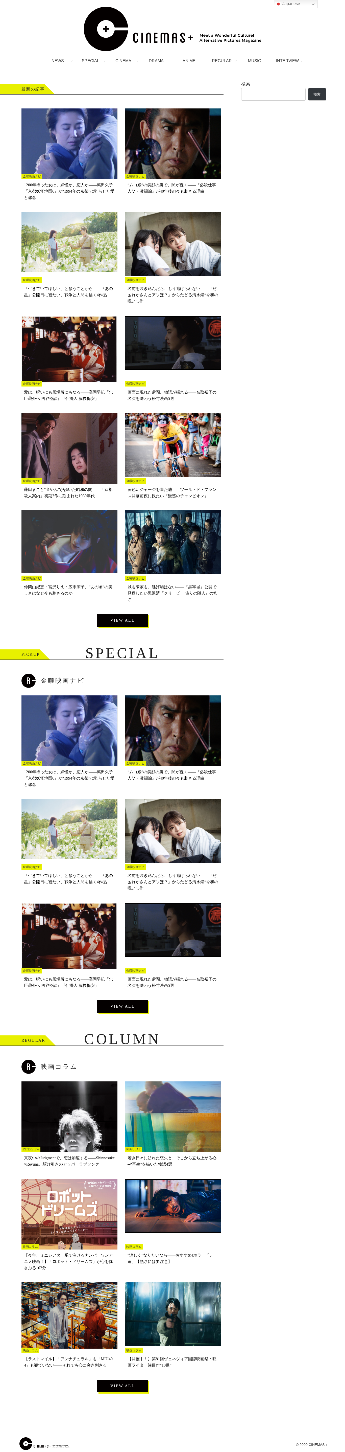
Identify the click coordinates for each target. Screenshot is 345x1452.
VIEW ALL (122, 620)
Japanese (290, 4)
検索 (245, 83)
